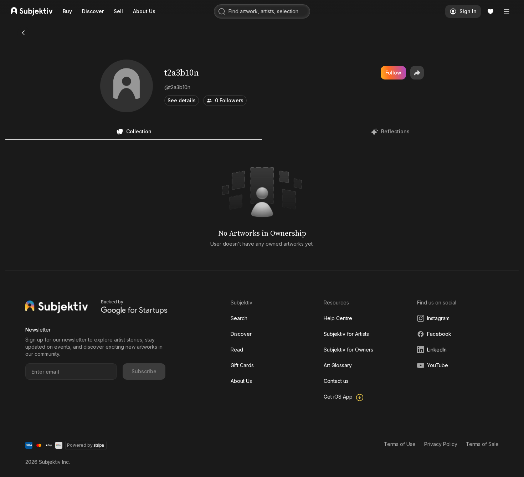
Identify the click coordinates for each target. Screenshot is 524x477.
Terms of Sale (482, 444)
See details (182, 100)
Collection (138, 131)
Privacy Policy (440, 444)
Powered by (80, 445)
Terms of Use (400, 444)
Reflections (395, 131)
